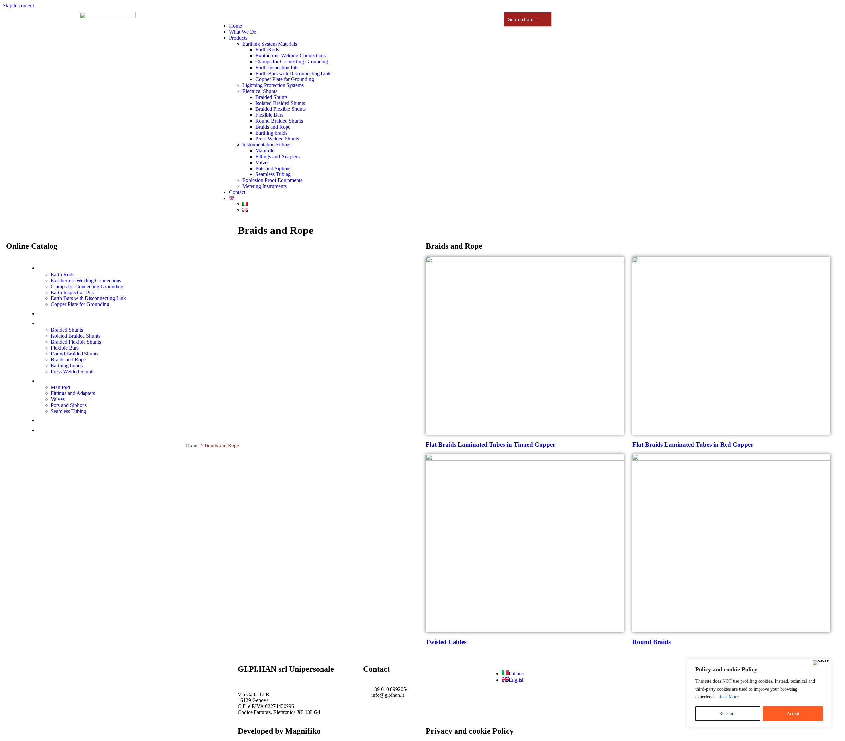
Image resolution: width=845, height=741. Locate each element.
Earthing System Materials (269, 43)
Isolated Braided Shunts (280, 103)
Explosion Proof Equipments (272, 180)
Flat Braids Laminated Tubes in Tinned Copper (490, 444)
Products (238, 38)
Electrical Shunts (259, 91)
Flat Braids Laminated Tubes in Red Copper (692, 444)
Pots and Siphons (273, 168)
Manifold (265, 150)
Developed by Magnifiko (279, 731)
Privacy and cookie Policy (470, 731)
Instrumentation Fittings (266, 144)
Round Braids (651, 641)
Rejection (728, 713)
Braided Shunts (271, 97)
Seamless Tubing (273, 174)
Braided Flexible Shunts (280, 109)
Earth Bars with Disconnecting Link (293, 73)
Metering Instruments (264, 186)
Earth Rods (267, 49)
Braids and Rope (272, 127)
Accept (793, 713)
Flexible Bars (269, 115)
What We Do (242, 32)
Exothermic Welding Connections (290, 55)
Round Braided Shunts (279, 121)
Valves (262, 162)
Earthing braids (271, 133)
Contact (237, 192)
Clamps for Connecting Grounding (291, 61)
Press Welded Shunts (277, 138)
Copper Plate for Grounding (284, 79)
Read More (728, 697)
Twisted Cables (446, 641)
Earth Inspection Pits (276, 67)
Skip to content (18, 5)
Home (235, 26)
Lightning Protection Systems (273, 85)
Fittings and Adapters (277, 156)
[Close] (821, 662)
